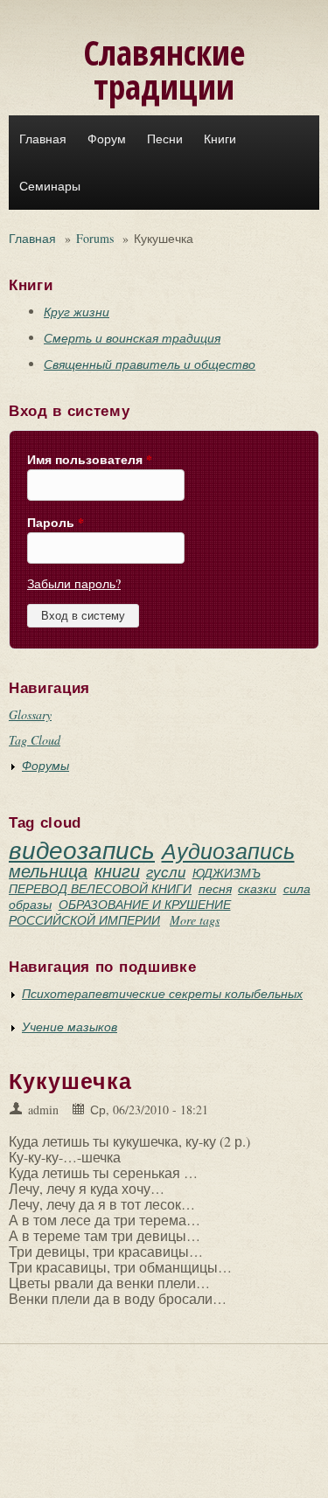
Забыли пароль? (74, 583)
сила (297, 888)
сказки (257, 888)
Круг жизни (76, 311)
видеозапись (82, 849)
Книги (220, 139)
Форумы (45, 765)
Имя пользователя (89, 460)
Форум (106, 139)
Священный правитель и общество (149, 364)
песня (215, 888)
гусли (165, 872)
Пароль (55, 523)
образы (30, 904)
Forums (95, 238)
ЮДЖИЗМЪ (226, 872)
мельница (48, 870)
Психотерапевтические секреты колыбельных (162, 993)
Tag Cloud (34, 740)
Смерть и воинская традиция (132, 337)
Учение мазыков (69, 1026)
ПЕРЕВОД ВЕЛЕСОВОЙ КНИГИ (100, 888)
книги (117, 870)
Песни (165, 139)
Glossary (30, 714)
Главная (42, 139)
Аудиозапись (228, 850)
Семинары (49, 186)
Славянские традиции (164, 69)
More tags (195, 920)
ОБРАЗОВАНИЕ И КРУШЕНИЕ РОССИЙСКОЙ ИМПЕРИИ (120, 912)
